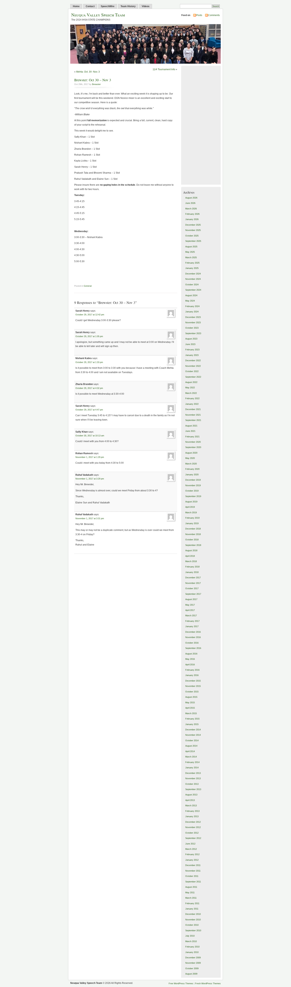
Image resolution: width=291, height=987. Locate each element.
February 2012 (192, 854)
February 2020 (192, 469)
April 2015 (190, 708)
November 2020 (193, 442)
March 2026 (191, 208)
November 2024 (193, 279)
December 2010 (193, 914)
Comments (214, 15)
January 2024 (192, 311)
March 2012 (191, 849)
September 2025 (193, 241)
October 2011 (191, 876)
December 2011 (193, 865)
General (87, 286)
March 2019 (191, 512)
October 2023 (192, 328)
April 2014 (190, 751)
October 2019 (192, 491)
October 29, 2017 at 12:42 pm (89, 314)
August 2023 (191, 339)
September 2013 (193, 789)
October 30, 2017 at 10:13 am (89, 435)
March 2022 (191, 393)
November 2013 (193, 778)
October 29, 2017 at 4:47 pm (89, 409)
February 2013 (192, 811)
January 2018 (192, 572)
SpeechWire (107, 6)
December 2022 (193, 360)
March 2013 (191, 805)
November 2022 (193, 366)
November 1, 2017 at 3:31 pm (89, 518)
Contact (90, 6)
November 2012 (193, 827)
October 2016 (192, 643)
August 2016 (191, 653)
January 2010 (192, 952)
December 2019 (193, 480)
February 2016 (192, 670)
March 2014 (191, 756)
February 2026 (192, 214)
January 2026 (192, 219)
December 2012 (193, 822)
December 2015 (193, 681)
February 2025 (192, 263)
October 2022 (192, 371)
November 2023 (193, 322)
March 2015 (191, 713)
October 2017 (192, 588)
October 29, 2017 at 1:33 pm (89, 362)
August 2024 (191, 295)
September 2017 (193, 594)
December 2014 (193, 729)
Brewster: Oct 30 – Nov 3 (92, 80)
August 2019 (191, 501)
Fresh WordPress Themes (208, 983)
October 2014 (192, 740)
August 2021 (191, 425)
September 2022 (193, 377)
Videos (145, 6)
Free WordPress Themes (181, 983)
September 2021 (193, 420)
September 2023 (193, 333)
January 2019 (192, 523)
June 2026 (190, 203)
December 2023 (193, 317)
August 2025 (191, 246)
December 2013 (193, 773)
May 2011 (190, 892)
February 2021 (192, 436)
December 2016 (193, 632)
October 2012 (192, 833)
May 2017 (190, 605)
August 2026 (191, 198)
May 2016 (190, 659)
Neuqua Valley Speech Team (98, 15)
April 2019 (190, 507)
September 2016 (193, 648)
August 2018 (191, 550)
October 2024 (192, 284)
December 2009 (193, 957)
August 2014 (191, 746)
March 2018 (191, 561)
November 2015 (193, 686)
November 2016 (193, 637)
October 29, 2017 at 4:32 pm (89, 388)
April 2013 (190, 800)
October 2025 (192, 235)
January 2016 (192, 675)
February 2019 (192, 518)
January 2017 (192, 626)
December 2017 (193, 577)
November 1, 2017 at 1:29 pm (89, 457)
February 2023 (192, 349)
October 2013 (192, 784)
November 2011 (193, 871)
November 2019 (193, 485)
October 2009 (192, 968)
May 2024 (190, 301)
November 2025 (193, 230)
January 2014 (192, 767)
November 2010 (193, 919)
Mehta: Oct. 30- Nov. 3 (88, 71)
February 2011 (192, 903)
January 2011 (191, 909)
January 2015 (192, 724)
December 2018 (193, 529)
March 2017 (191, 615)
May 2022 (190, 387)
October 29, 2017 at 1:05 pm (89, 336)
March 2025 (191, 257)
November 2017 (193, 583)
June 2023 (190, 344)
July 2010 (190, 936)
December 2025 (193, 225)
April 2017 (190, 610)
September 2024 (193, 290)
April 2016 (190, 664)
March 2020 (191, 463)
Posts (199, 15)
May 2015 (190, 702)
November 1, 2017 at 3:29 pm (89, 478)
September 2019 (193, 496)
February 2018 (192, 566)
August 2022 (191, 382)
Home (76, 6)
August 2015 (191, 697)
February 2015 (192, 719)
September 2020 (193, 447)
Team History (128, 6)
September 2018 (193, 545)
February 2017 (192, 621)
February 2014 (192, 762)
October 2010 (192, 925)
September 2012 (193, 838)
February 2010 (192, 946)
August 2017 (191, 599)
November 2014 (193, 735)
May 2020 (190, 458)
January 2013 (192, 816)
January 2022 (192, 404)
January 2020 (192, 474)
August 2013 (191, 794)
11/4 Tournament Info (164, 69)
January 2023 (192, 355)
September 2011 (193, 881)
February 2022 (192, 398)
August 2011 (191, 887)
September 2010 (193, 930)
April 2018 (190, 556)
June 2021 (190, 431)
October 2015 (192, 691)
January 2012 (192, 860)
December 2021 (193, 409)
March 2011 (191, 898)
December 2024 (193, 273)
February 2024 (192, 306)
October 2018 (192, 539)
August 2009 (191, 974)
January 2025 (192, 268)
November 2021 (193, 415)
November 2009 (193, 963)
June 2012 (190, 843)
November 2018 (193, 534)
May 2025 (190, 252)
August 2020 (191, 453)
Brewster (96, 84)
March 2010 (191, 941)
